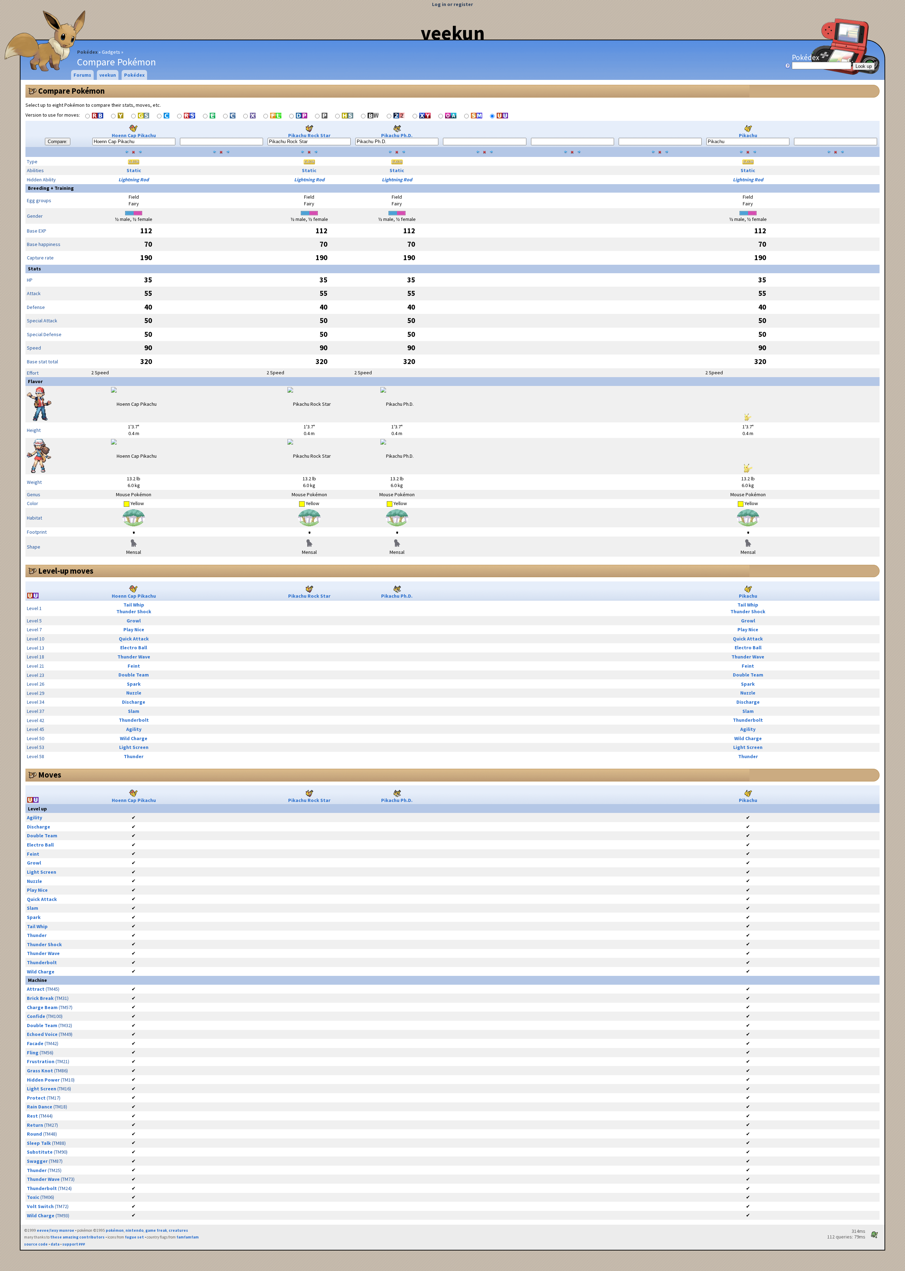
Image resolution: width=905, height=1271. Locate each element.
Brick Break (40, 998)
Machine (37, 980)
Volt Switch (40, 1206)
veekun (453, 32)
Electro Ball (133, 647)
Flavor (35, 381)
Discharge (133, 702)
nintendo (134, 1230)
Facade (35, 1043)
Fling (33, 1052)
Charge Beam (42, 1007)
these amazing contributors (77, 1237)
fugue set (134, 1237)
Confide (36, 1016)
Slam (133, 711)
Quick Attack (134, 639)
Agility (133, 729)
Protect (36, 1098)
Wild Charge (133, 738)
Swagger (37, 1161)
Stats (34, 268)
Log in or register (452, 4)
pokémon (115, 1230)
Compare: (58, 141)
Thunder (134, 756)
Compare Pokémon (71, 91)
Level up (37, 809)
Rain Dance (39, 1106)
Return (35, 1125)
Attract (36, 989)
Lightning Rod (133, 179)
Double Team (133, 675)
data (55, 1244)
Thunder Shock (133, 611)
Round (34, 1134)
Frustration (40, 1061)
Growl (134, 620)
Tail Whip (133, 605)
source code (36, 1244)
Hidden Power (43, 1080)
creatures (178, 1230)
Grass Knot (40, 1070)
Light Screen (133, 747)
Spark (134, 684)
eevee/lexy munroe (55, 1230)
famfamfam (187, 1237)
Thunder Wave (133, 657)
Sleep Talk (39, 1143)
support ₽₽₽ (73, 1244)
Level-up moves (65, 571)
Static (134, 170)
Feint (134, 666)
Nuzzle (133, 693)
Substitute (40, 1152)
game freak (156, 1230)
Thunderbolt (134, 720)
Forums (82, 75)
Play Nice (133, 629)
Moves (49, 775)
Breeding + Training (51, 188)
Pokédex (87, 52)
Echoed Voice (42, 1034)
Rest (32, 1116)
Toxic (33, 1197)
